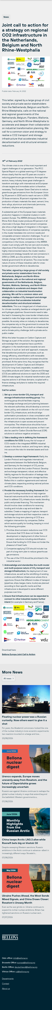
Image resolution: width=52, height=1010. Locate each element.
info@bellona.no (20, 958)
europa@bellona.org (26, 962)
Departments (8, 978)
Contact (5, 983)
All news (7, 678)
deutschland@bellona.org (26, 967)
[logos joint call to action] (26, 623)
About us (6, 988)
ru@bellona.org (22, 971)
